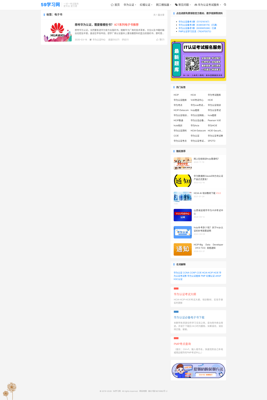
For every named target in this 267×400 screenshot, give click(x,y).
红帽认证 (145, 4)
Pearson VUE (214, 120)
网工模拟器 (162, 4)
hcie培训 (178, 125)
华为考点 (178, 105)
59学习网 (50, 4)
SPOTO (211, 140)
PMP (203, 276)
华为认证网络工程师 (198, 115)
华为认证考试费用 (198, 140)
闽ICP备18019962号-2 (157, 391)
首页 (115, 4)
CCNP (193, 272)
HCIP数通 (178, 120)
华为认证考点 (180, 140)
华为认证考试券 (215, 135)
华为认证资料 (180, 130)
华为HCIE (212, 125)
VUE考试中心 (197, 100)
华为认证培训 (214, 105)
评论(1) (125, 39)
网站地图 (143, 391)
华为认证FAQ (97, 39)
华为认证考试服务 (207, 4)
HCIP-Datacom (181, 110)
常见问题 (182, 4)
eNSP (218, 276)
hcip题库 (195, 110)
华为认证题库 (180, 100)
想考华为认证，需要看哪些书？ (107, 24)
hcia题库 (212, 115)
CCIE (176, 135)
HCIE (210, 100)
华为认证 (129, 4)
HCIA (193, 94)
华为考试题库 (214, 94)
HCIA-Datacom (198, 130)
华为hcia (195, 125)
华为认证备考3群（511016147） (195, 21)
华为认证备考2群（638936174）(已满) (198, 25)
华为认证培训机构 (181, 115)
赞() (160, 39)
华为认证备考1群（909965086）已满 (197, 28)
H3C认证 (178, 279)
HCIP (176, 94)
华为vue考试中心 (198, 105)
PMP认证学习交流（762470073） (195, 31)
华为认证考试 (214, 110)
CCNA (186, 272)
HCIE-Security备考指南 (215, 130)
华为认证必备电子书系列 (198, 120)
